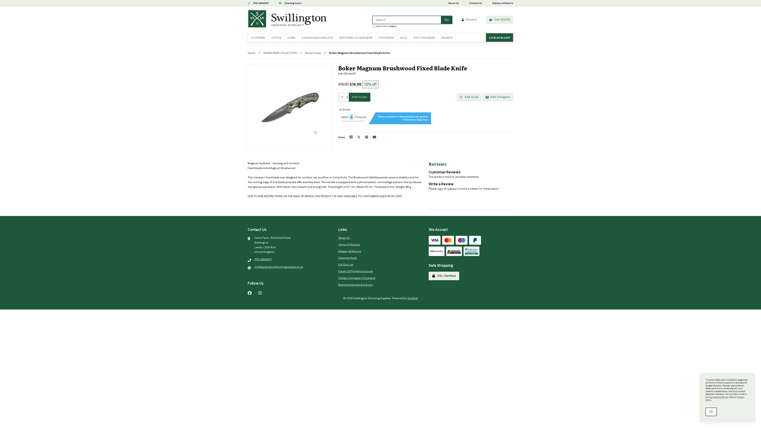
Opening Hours (293, 3)
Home (251, 53)
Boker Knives (313, 53)
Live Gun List (499, 37)
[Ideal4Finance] (384, 123)
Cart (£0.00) (501, 20)
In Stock (344, 110)
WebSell (412, 298)
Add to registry (499, 97)
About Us (453, 3)
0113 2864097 (260, 3)
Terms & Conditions (718, 397)
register (452, 189)
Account (471, 20)
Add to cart (359, 97)
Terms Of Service (349, 245)
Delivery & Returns (502, 3)
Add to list (470, 97)
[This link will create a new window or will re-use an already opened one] (351, 137)
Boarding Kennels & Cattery (355, 285)
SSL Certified (446, 276)
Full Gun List (345, 265)
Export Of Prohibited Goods (355, 271)
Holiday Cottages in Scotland (356, 278)
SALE (403, 37)
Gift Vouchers (424, 37)
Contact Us (475, 3)
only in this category (386, 26)
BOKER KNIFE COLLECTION (280, 53)
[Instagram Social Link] (260, 292)
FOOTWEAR (386, 37)
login (440, 189)
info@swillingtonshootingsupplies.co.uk (278, 267)
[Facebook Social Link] (250, 292)
